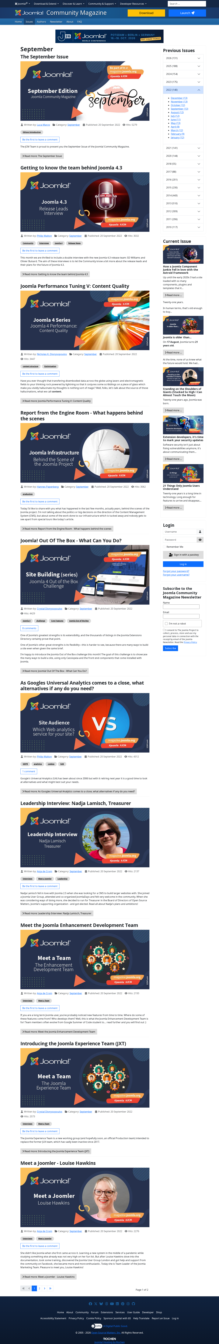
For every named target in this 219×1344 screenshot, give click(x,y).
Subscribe (170, 648)
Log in (183, 564)
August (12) (177, 112)
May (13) (175, 123)
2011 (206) (172, 219)
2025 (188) (172, 66)
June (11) (176, 119)
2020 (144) (172, 156)
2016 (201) (172, 179)
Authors (41, 21)
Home (18, 21)
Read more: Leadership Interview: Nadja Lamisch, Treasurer (57, 913)
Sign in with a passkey (186, 554)
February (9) (177, 134)
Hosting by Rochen (109, 1342)
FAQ (79, 21)
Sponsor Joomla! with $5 (117, 1318)
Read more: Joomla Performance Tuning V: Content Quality (57, 401)
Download (146, 13)
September (73, 124)
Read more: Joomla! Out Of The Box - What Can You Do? (55, 671)
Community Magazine (76, 12)
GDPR (25, 764)
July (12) (175, 116)
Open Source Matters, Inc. (106, 1332)
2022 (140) (172, 89)
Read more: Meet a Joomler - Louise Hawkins (49, 1276)
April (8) (175, 126)
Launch (185, 13)
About (69, 21)
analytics (38, 764)
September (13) (179, 108)
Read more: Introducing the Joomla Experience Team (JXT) (56, 1151)
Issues (29, 21)
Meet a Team (43, 1000)
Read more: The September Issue (43, 156)
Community (28, 243)
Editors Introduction (32, 132)
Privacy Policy (190, 642)
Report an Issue (161, 1318)
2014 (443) (172, 195)
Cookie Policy (93, 1318)
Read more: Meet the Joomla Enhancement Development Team (59, 1031)
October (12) (178, 105)
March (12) (177, 130)
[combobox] (187, 4)
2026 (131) (172, 58)
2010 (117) (172, 227)
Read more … (174, 295)
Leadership (62, 878)
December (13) (179, 98)
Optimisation (50, 366)
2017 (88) (171, 171)
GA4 (62, 764)
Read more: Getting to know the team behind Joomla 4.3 (56, 274)
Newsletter (56, 21)
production (28, 494)
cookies (51, 764)
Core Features (57, 621)
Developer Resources (132, 3)
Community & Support (101, 3)
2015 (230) (172, 187)
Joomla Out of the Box (79, 621)
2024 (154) (172, 74)
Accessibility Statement (53, 1318)
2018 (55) (171, 163)
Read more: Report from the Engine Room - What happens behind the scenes (67, 528)
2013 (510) (172, 203)
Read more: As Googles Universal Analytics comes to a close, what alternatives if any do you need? (79, 791)
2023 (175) (172, 82)
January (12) (177, 137)
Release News (74, 243)
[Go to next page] (44, 1288)
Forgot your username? (176, 574)
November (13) (179, 101)
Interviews (44, 243)
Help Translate (141, 1318)
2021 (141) (172, 148)
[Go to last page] (50, 1288)
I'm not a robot (177, 623)
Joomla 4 (58, 243)
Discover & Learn (73, 3)
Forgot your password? (176, 571)
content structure (30, 366)
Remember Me (175, 546)
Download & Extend (45, 3)
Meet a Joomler (45, 878)
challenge (40, 621)
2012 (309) (172, 211)
